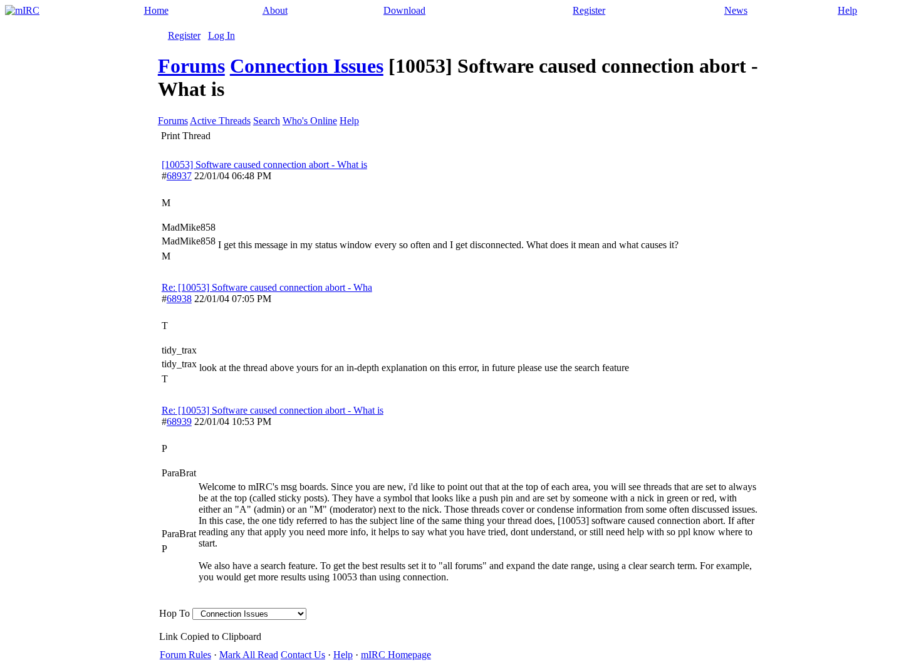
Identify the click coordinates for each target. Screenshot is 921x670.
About (275, 10)
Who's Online (310, 120)
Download (404, 10)
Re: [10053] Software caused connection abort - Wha (267, 287)
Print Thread (186, 135)
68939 (179, 421)
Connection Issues (306, 66)
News (735, 10)
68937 (179, 175)
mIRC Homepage (396, 654)
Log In (221, 35)
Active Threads (220, 120)
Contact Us (303, 654)
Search (266, 120)
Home (156, 10)
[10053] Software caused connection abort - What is (264, 164)
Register (589, 10)
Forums (191, 66)
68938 (179, 298)
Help (847, 10)
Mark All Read (248, 654)
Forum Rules (185, 654)
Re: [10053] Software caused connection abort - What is (272, 410)
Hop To (174, 613)
